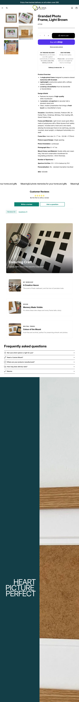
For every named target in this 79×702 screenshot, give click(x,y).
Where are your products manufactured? (21, 362)
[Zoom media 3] (11, 33)
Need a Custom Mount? (15, 357)
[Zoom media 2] (26, 18)
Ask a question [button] (52, 204)
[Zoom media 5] (11, 47)
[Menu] (2, 8)
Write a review (26, 204)
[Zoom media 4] (26, 33)
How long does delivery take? (17, 366)
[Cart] (76, 8)
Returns (9, 371)
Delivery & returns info (55, 67)
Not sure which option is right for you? (20, 353)
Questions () (23, 212)
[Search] (7, 8)
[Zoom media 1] (11, 18)
